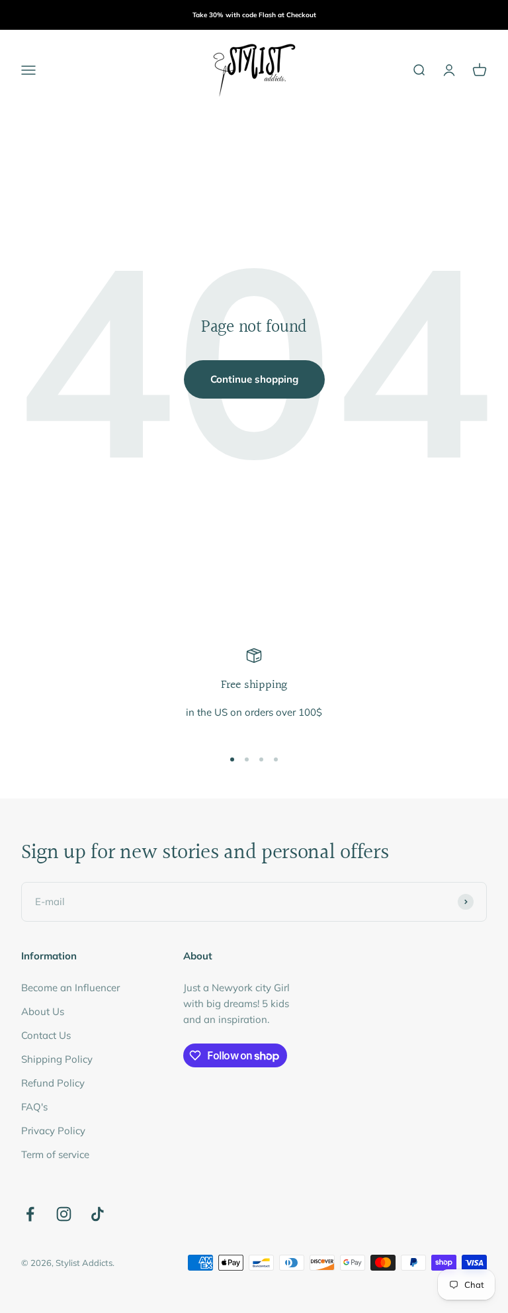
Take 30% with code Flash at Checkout (254, 15)
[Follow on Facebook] (30, 1214)
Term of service (55, 1154)
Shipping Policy (57, 1059)
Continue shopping (254, 379)
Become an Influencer (70, 987)
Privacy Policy (53, 1130)
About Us (42, 1011)
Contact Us (46, 1035)
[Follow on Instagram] (64, 1214)
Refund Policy (53, 1083)
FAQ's (34, 1106)
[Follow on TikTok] (97, 1214)
